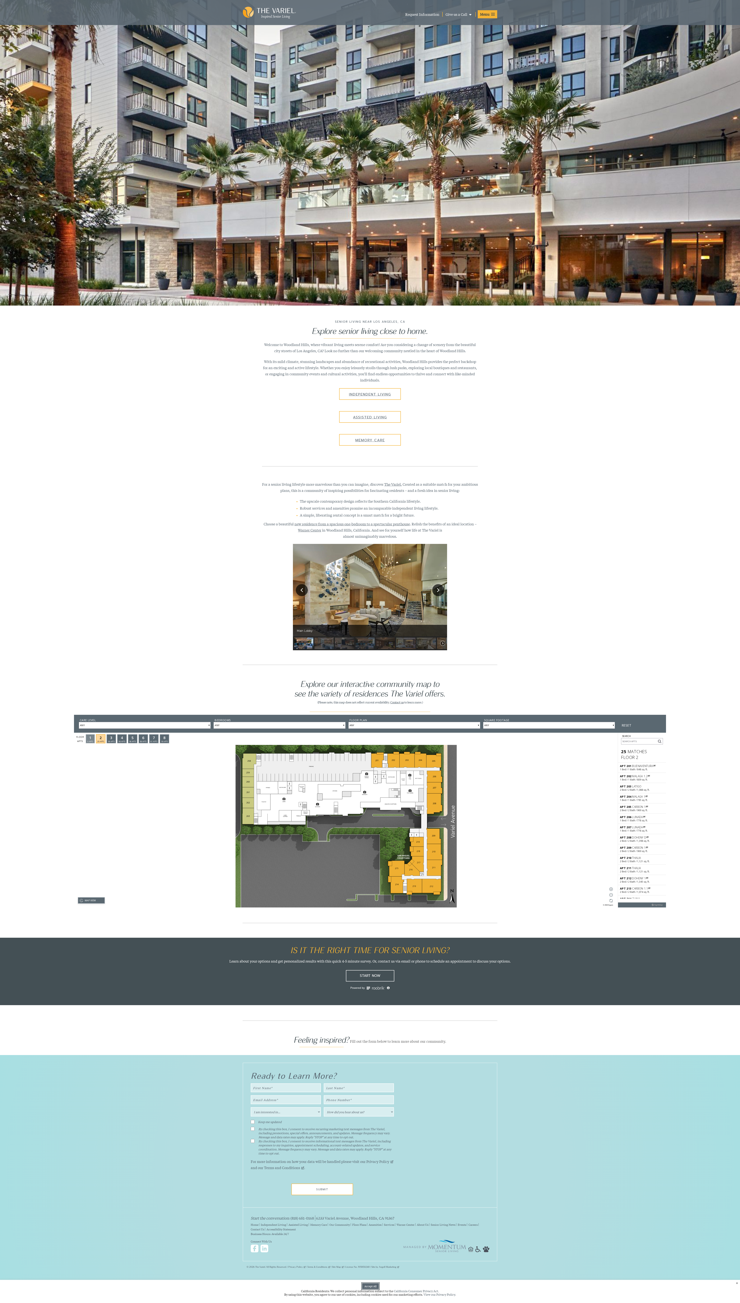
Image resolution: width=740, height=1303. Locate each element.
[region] (370, 597)
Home (254, 1224)
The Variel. (393, 484)
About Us (422, 1224)
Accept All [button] (370, 1286)
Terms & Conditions (317, 1266)
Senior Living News (443, 1224)
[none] (303, 643)
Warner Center (309, 530)
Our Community (339, 1224)
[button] (487, 14)
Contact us (397, 702)
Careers (473, 1224)
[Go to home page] (269, 16)
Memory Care (370, 440)
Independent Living (370, 394)
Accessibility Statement (281, 1229)
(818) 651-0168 (302, 1218)
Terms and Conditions (282, 1167)
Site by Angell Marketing (383, 1266)
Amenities (375, 1224)
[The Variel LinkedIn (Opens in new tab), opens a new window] (265, 1249)
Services (389, 1224)
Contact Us (257, 1229)
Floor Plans (359, 1224)
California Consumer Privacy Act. (416, 1291)
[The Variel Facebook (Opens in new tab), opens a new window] (255, 1249)
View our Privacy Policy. (440, 1294)
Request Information (422, 14)
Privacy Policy (377, 1161)
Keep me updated (270, 1122)
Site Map (336, 1266)
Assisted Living (370, 417)
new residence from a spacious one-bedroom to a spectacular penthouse (352, 523)
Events (462, 1224)
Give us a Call (457, 14)
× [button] (737, 1283)
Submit (322, 1189)
